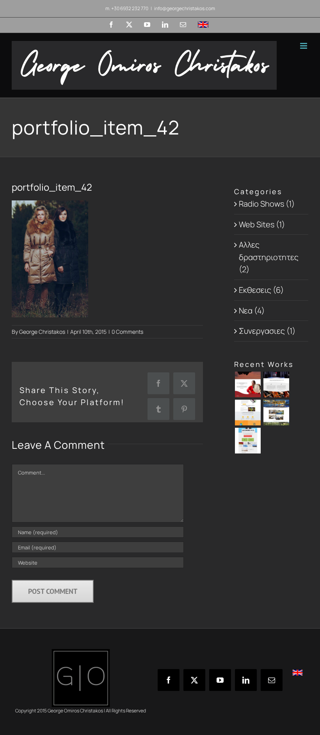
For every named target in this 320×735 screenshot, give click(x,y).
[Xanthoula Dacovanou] (247, 384)
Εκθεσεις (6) (261, 290)
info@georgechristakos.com (184, 8)
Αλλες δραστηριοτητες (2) (269, 257)
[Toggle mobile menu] (304, 46)
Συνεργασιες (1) (267, 331)
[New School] (247, 412)
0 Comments (127, 331)
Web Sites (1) (262, 224)
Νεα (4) (252, 310)
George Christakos (42, 331)
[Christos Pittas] (276, 384)
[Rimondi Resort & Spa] (276, 412)
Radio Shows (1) (267, 203)
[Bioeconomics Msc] (247, 441)
